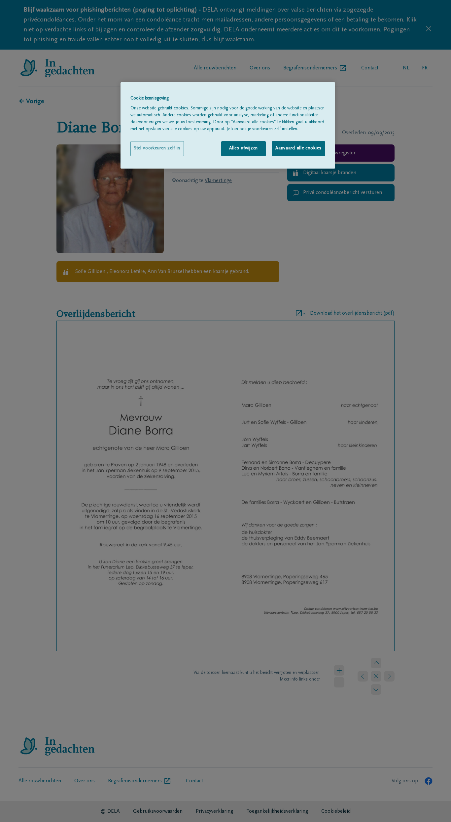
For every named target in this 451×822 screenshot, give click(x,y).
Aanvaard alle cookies (298, 148)
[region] (228, 125)
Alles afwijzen (243, 148)
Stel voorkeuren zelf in (157, 148)
